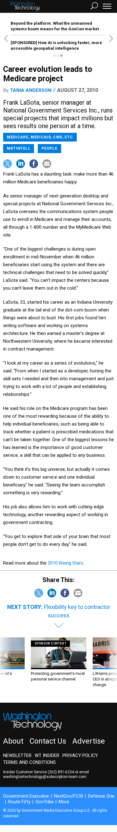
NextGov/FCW (68, 796)
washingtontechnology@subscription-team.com (44, 777)
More (64, 802)
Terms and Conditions (29, 762)
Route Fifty (19, 802)
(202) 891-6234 (61, 772)
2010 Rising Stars (65, 563)
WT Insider (47, 755)
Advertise (88, 741)
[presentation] (6, 665)
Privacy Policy (80, 755)
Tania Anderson (30, 90)
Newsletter (17, 755)
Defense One (101, 796)
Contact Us (48, 741)
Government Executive (26, 796)
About (13, 741)
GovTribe (45, 802)
